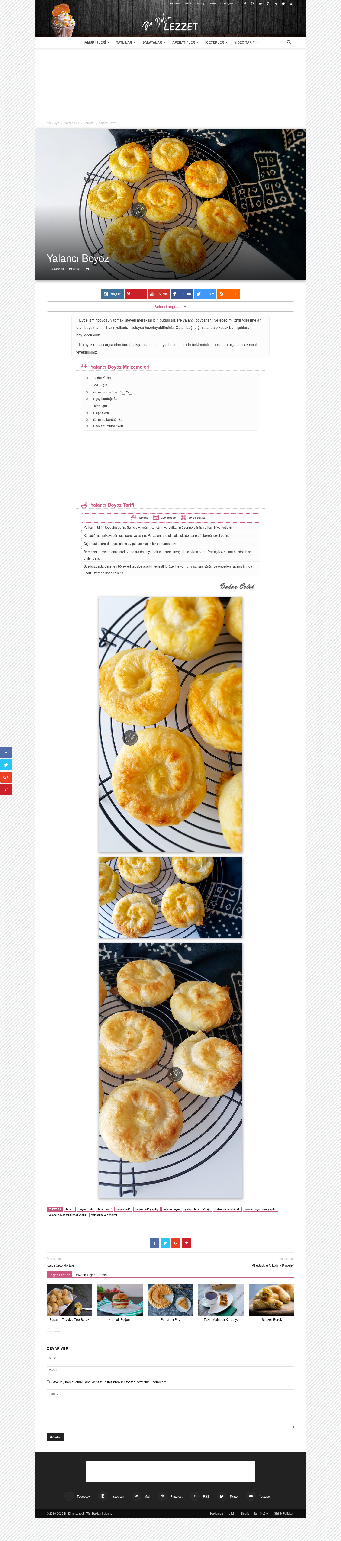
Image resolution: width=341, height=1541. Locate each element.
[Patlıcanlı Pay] (170, 1300)
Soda (106, 413)
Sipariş (200, 3)
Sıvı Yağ (126, 392)
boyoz (70, 1209)
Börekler (89, 123)
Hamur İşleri (94, 42)
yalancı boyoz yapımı (104, 1214)
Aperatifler (183, 42)
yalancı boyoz (172, 1209)
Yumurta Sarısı (113, 426)
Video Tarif (244, 42)
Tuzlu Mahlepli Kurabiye (221, 1319)
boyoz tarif (104, 1209)
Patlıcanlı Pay (170, 1319)
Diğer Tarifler (59, 1274)
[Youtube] (290, 3)
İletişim (188, 3)
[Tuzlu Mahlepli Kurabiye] (221, 1300)
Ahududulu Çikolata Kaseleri (273, 1265)
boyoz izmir (86, 1209)
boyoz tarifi (123, 1209)
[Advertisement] (170, 86)
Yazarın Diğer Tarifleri (91, 1274)
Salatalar (152, 42)
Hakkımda (174, 3)
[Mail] (260, 3)
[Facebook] (244, 3)
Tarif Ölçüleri (227, 3)
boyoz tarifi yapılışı (146, 1209)
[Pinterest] (267, 3)
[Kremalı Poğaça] (120, 1300)
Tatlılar (124, 42)
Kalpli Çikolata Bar (60, 1265)
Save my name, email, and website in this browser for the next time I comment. (109, 1382)
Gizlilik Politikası (284, 1513)
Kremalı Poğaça (120, 1319)
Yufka (107, 377)
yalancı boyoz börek (227, 1209)
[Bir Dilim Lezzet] (170, 22)
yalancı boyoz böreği (197, 1209)
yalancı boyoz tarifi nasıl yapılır (67, 1214)
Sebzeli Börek (272, 1319)
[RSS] (275, 3)
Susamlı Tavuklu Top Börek (69, 1319)
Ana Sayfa (53, 123)
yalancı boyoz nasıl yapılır (260, 1209)
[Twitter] (283, 3)
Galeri (212, 3)
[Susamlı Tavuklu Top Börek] (69, 1300)
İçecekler (214, 42)
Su (115, 398)
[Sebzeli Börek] (271, 1300)
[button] (288, 42)
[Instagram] (252, 3)
